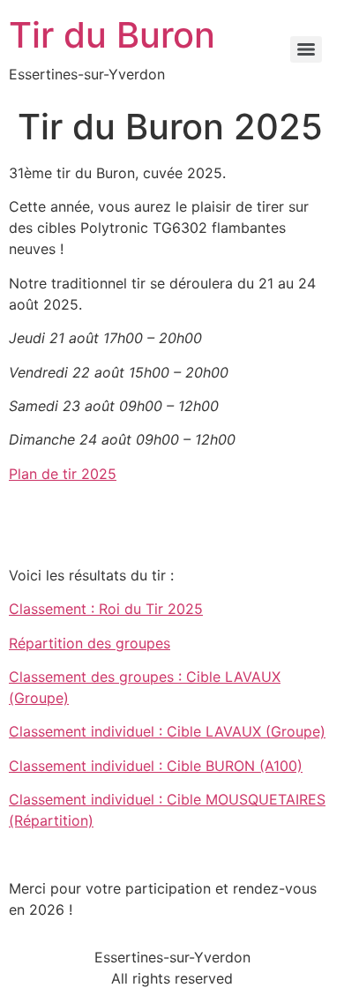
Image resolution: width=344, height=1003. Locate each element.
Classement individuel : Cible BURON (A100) (156, 766)
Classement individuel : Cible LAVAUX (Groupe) (167, 731)
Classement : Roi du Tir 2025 (106, 609)
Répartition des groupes (89, 643)
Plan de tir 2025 (62, 474)
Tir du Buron (112, 34)
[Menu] (306, 49)
